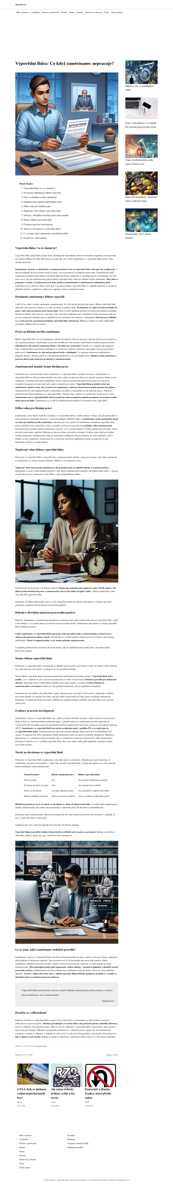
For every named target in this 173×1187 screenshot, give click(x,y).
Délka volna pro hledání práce (37, 206)
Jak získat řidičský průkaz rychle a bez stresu (63, 1093)
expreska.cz (20, 4)
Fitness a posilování (50, 12)
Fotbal (64, 12)
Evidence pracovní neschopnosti (38, 224)
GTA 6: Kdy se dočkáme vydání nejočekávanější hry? (31, 1093)
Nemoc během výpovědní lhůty (38, 220)
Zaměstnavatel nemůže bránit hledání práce (43, 202)
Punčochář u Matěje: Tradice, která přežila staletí (98, 1093)
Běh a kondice (22, 12)
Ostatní (80, 12)
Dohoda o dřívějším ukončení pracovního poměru (46, 215)
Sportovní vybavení (93, 12)
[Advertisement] (86, 31)
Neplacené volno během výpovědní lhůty (42, 211)
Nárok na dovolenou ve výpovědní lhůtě (42, 229)
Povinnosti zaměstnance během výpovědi (42, 193)
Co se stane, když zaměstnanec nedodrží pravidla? (46, 233)
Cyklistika (35, 12)
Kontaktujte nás (41, 1046)
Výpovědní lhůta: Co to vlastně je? (39, 188)
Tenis (106, 12)
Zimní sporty (116, 12)
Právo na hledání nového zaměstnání (40, 197)
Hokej (71, 12)
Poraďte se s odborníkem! (35, 238)
